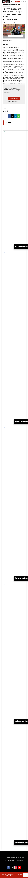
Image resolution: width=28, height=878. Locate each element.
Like (17, 22)
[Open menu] (11, 1)
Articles (18, 128)
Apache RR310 (13, 110)
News (9, 128)
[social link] (8, 867)
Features (13, 128)
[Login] (21, 1)
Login (24, 1)
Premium (18, 1)
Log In (18, 101)
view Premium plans (14, 98)
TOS (18, 110)
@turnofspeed (6, 110)
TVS (7, 111)
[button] (13, 1)
